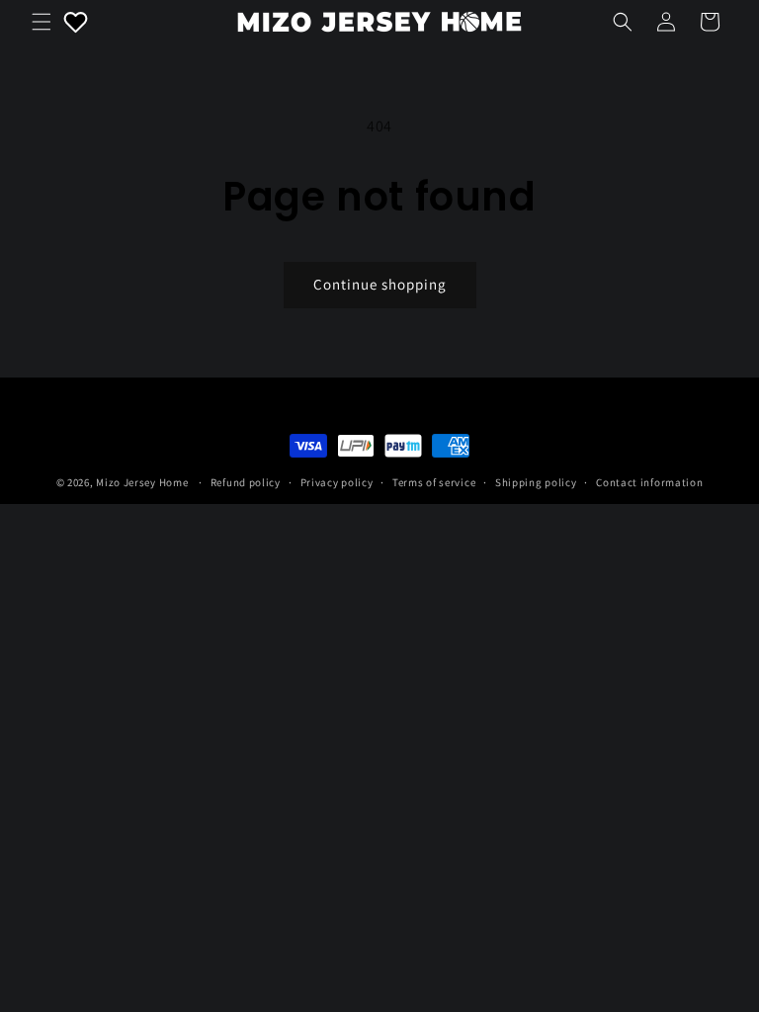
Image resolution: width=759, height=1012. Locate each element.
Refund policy (246, 482)
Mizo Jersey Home (142, 482)
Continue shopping (380, 284)
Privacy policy (337, 482)
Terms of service (433, 482)
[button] (41, 21)
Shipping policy (536, 482)
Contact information (649, 482)
